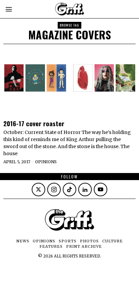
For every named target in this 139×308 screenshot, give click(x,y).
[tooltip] (38, 189)
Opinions (46, 161)
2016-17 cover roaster (33, 123)
